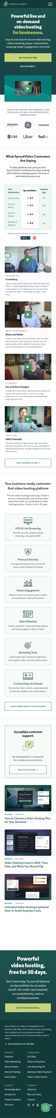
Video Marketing (13, 1061)
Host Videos (10, 1076)
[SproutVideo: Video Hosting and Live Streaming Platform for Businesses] (16, 4)
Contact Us (10, 1094)
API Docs (9, 1104)
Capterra (35, 233)
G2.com (45, 233)
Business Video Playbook (39, 1071)
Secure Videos (11, 1066)
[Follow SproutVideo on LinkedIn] (51, 1105)
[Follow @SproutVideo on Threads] (37, 1105)
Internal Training (12, 1071)
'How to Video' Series (37, 1076)
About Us (31, 1089)
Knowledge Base (13, 1089)
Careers (31, 1099)
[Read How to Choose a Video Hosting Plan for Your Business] (28, 798)
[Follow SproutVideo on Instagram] (28, 1105)
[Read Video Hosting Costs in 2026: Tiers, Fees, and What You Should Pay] (28, 842)
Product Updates (13, 1099)
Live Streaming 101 (36, 1066)
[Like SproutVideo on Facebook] (33, 1105)
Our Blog (31, 1056)
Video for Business (36, 1061)
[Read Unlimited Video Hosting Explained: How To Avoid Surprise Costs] (28, 887)
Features (9, 1056)
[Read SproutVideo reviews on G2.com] (34, 238)
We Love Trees (34, 1094)
